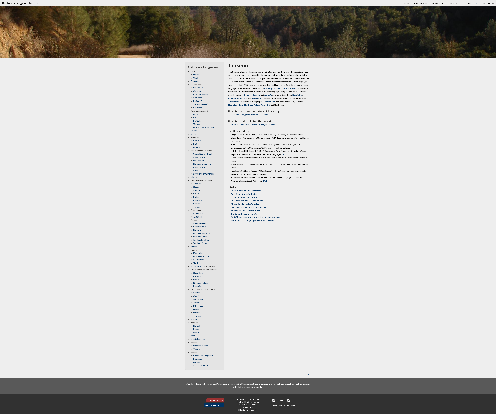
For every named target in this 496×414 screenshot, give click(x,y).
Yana (193, 335)
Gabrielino (297, 95)
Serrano (243, 98)
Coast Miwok (199, 157)
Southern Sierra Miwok (203, 173)
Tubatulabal (234, 101)
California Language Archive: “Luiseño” (249, 114)
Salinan (194, 246)
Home (407, 3)
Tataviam (256, 98)
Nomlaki (197, 325)
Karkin (196, 193)
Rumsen (196, 203)
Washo (194, 319)
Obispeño (197, 97)
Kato (195, 117)
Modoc (194, 177)
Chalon (196, 187)
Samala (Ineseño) (200, 104)
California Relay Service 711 (247, 410)
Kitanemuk (233, 98)
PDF (285, 154)
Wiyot (196, 74)
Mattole (197, 120)
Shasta (196, 263)
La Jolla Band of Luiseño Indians (246, 190)
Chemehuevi (269, 101)
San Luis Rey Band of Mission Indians (248, 207)
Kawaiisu (232, 105)
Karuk (193, 134)
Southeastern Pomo (202, 240)
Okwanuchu (198, 259)
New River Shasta (201, 256)
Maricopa (197, 359)
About (471, 3)
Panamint (265, 105)
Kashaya (197, 230)
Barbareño (198, 87)
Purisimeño (198, 101)
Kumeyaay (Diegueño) (203, 355)
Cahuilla (248, 95)
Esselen (194, 130)
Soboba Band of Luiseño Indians (246, 210)
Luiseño (196, 309)
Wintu (196, 332)
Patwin (196, 329)
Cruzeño (197, 91)
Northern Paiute (252, 105)
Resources (455, 3)
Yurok (196, 78)
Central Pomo (199, 223)
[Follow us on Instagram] (288, 400)
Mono (240, 105)
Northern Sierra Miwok (203, 163)
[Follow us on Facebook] (274, 400)
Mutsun (196, 197)
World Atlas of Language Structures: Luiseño (252, 220)
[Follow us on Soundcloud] (281, 400)
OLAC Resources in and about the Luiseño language (255, 217)
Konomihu (197, 253)
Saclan (196, 170)
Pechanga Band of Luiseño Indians (280, 88)
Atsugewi (197, 216)
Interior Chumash (200, 94)
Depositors (488, 3)
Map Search (420, 3)
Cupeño (256, 95)
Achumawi (198, 213)
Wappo (196, 349)
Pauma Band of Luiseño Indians (246, 197)
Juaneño (268, 95)
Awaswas (197, 183)
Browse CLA (437, 3)
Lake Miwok (198, 160)
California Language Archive (20, 3)
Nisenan (196, 147)
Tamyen (196, 207)
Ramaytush (198, 200)
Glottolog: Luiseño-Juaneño (244, 214)
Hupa (195, 114)
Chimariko (195, 81)
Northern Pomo (200, 236)
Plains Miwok (199, 167)
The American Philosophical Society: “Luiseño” (253, 124)
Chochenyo (198, 190)
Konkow (197, 140)
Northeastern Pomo (202, 233)
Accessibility (248, 407)
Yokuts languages (198, 339)
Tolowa (196, 124)
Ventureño (197, 107)
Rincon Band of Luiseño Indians (246, 204)
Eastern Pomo (199, 226)
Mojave (196, 362)
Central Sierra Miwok (202, 154)
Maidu (196, 144)
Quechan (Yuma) (200, 365)
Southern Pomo (200, 243)
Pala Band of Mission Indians (244, 194)
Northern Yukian (200, 345)
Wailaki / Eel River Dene (203, 127)
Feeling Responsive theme (283, 405)
